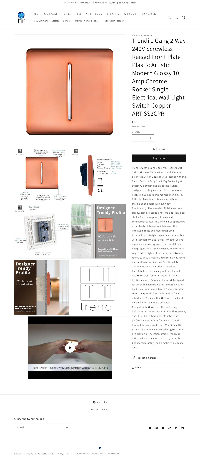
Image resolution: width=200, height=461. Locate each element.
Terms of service (112, 454)
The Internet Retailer (29, 454)
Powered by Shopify (46, 454)
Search (94, 409)
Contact (105, 409)
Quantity (136, 131)
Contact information (80, 454)
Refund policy (97, 454)
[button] (52, 14)
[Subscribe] (66, 427)
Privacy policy (62, 454)
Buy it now (159, 158)
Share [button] (138, 367)
